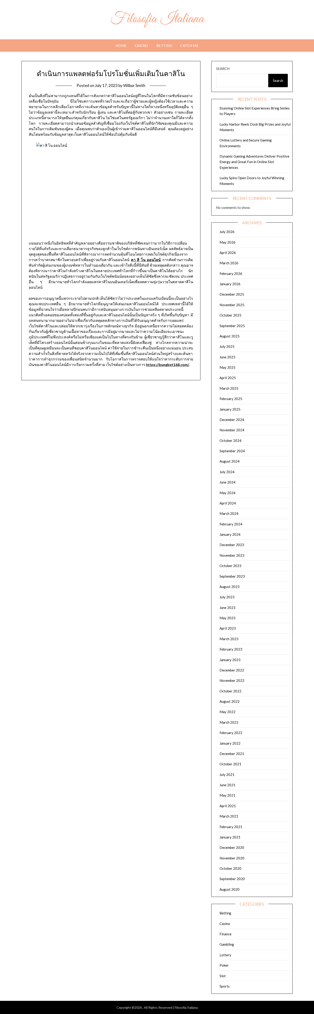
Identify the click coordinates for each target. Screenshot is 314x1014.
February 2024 (231, 524)
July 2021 (227, 774)
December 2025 (232, 294)
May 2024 (227, 493)
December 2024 (232, 420)
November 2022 (232, 680)
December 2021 (232, 754)
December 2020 (232, 847)
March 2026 (229, 263)
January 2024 (230, 534)
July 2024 (227, 472)
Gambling (227, 944)
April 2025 (228, 378)
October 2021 (230, 764)
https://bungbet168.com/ (167, 364)
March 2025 (229, 388)
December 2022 (232, 670)
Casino (141, 45)
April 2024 (228, 503)
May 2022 (227, 712)
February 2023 (231, 649)
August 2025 (230, 336)
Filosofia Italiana (157, 19)
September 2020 (232, 879)
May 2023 (227, 618)
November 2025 (232, 305)
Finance (225, 934)
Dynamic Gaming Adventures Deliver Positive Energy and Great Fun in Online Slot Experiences (254, 162)
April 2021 (228, 806)
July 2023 (227, 597)
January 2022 (230, 743)
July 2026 (227, 232)
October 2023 (230, 566)
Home (121, 45)
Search (222, 68)
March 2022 (229, 722)
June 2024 (227, 482)
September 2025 (232, 326)
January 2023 (230, 660)
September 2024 (232, 451)
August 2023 (230, 587)
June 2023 (227, 607)
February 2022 (231, 733)
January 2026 (230, 284)
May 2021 (227, 795)
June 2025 (227, 357)
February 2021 (231, 827)
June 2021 (227, 785)
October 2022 (230, 691)
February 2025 (231, 399)
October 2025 (230, 315)
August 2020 (230, 889)
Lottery (225, 955)
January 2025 (230, 409)
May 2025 (227, 367)
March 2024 (229, 513)
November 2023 (232, 555)
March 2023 (229, 639)
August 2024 (230, 461)
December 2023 (232, 545)
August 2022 (230, 701)
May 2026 (227, 242)
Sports (225, 986)
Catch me (189, 45)
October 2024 (230, 440)
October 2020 (230, 868)
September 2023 (232, 576)
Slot (223, 976)
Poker (224, 965)
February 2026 (231, 273)
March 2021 (229, 816)
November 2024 (232, 430)
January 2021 (230, 837)
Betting (164, 45)
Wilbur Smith (134, 85)
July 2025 (227, 346)
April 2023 (228, 628)
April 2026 (228, 253)
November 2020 (232, 858)
